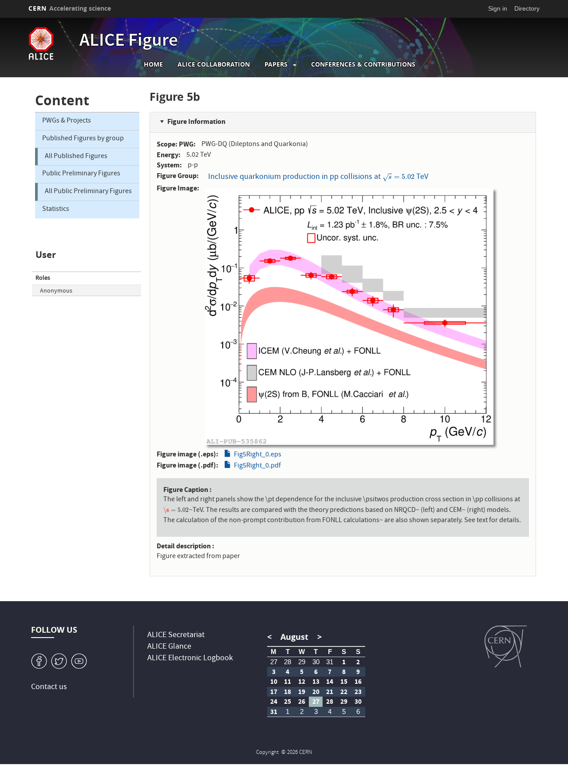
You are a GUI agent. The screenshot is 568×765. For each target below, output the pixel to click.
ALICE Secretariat (176, 636)
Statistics (55, 209)
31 (329, 662)
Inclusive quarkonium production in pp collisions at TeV (318, 177)
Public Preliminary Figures (81, 174)
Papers (276, 64)
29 (301, 662)
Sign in (497, 8)
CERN (69, 8)
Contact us (49, 688)
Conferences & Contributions (363, 64)
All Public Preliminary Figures (88, 191)
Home (153, 64)
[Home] (51, 43)
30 (316, 662)
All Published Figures (76, 156)
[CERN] (506, 646)
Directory (527, 8)
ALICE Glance (169, 647)
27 (273, 662)
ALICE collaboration (214, 64)
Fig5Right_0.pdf (257, 466)
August (294, 636)
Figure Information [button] (196, 121)
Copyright (268, 753)
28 (287, 662)
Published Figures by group (83, 139)
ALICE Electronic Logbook (190, 659)
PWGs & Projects (66, 121)
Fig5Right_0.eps (257, 455)
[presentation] (398, 177)
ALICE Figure (128, 42)
